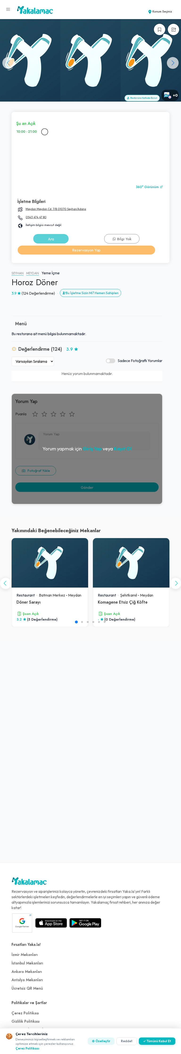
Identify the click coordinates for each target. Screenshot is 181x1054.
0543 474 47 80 (36, 217)
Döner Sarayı (28, 602)
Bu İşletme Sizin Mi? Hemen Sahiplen (92, 293)
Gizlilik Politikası (26, 1021)
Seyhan (18, 273)
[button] (173, 63)
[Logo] (29, 882)
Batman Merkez (52, 595)
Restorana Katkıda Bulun (143, 97)
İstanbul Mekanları (27, 963)
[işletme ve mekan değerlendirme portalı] (8, 9)
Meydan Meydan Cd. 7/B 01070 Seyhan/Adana (56, 209)
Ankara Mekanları (27, 971)
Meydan (32, 273)
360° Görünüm (148, 187)
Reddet (126, 1041)
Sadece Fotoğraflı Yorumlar (140, 360)
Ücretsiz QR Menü (27, 988)
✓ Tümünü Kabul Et (157, 1041)
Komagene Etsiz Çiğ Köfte (123, 602)
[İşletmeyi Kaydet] (159, 29)
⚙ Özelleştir (101, 1041)
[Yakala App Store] (51, 923)
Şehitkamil (128, 595)
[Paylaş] (173, 29)
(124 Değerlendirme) (38, 293)
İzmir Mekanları (25, 954)
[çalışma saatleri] (44, 131)
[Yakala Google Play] (85, 923)
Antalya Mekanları (27, 980)
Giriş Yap (92, 449)
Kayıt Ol (123, 449)
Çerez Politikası (25, 1013)
